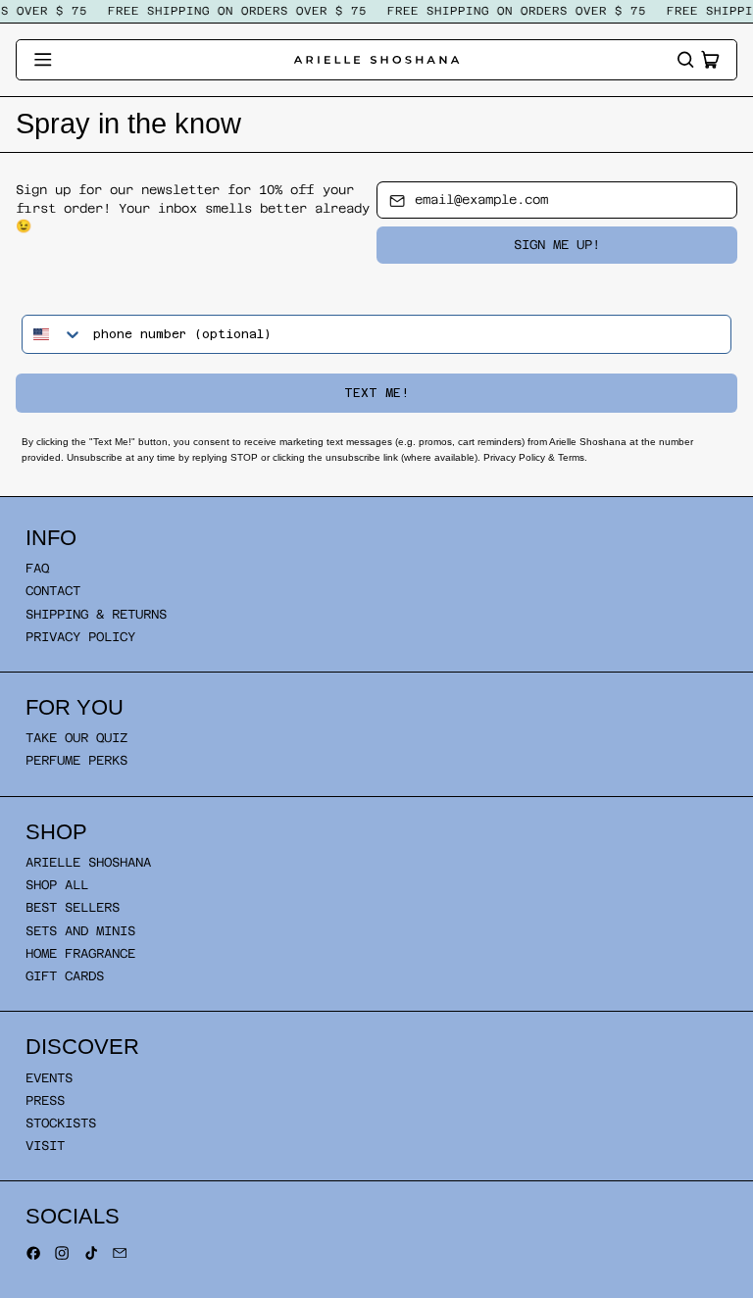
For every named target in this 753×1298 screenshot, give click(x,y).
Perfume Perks (76, 760)
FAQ (37, 568)
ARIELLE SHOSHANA (88, 862)
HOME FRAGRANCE (80, 953)
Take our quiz (76, 737)
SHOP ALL (56, 884)
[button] (685, 60)
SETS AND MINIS (80, 931)
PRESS (45, 1100)
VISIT (45, 1145)
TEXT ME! (376, 393)
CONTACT (52, 590)
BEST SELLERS (72, 907)
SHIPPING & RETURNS (96, 614)
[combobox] (53, 334)
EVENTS (49, 1078)
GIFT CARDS (64, 976)
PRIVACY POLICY (80, 636)
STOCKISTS (60, 1123)
